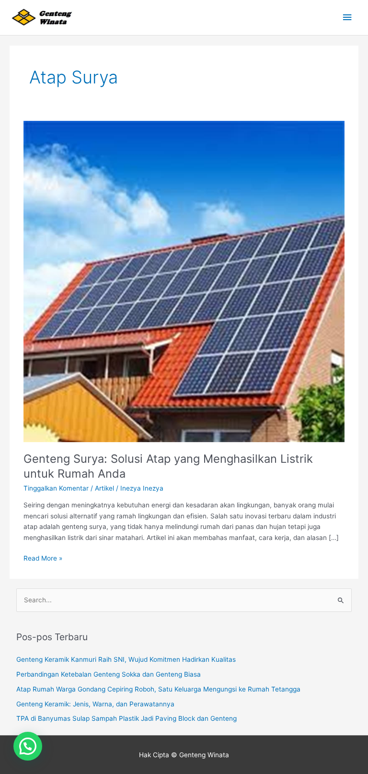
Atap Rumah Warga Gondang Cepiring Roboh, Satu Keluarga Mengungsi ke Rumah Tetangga (158, 689)
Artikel (104, 488)
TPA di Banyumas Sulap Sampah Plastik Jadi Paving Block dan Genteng (126, 718)
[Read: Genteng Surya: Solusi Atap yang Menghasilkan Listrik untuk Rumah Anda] (183, 281)
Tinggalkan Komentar (56, 488)
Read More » (42, 557)
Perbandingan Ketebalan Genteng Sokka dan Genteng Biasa (108, 674)
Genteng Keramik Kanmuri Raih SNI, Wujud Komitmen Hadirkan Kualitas (126, 659)
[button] (27, 746)
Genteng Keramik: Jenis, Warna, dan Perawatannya (95, 704)
